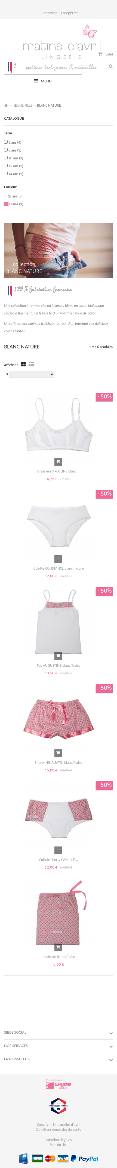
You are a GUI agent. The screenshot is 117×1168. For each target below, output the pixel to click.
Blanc (16, 196)
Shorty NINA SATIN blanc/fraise (58, 763)
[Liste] (31, 365)
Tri (6, 374)
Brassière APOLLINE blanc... (58, 471)
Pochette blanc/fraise (58, 957)
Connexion (49, 13)
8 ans (14, 151)
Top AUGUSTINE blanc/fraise (58, 666)
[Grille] (23, 365)
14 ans (15, 174)
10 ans (15, 158)
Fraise (16, 204)
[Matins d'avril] (58, 70)
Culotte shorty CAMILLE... (58, 860)
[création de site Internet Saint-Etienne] (58, 1088)
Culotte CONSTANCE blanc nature (58, 569)
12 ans (15, 166)
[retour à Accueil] (6, 106)
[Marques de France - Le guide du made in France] (58, 1115)
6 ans (14, 143)
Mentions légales (59, 1140)
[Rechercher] (111, 66)
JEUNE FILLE (23, 106)
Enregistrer (69, 13)
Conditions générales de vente (58, 1130)
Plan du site (58, 1145)
